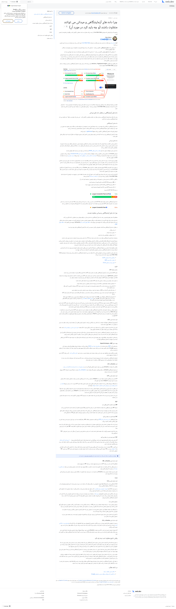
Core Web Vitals (86, 43)
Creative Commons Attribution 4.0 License (87, 580)
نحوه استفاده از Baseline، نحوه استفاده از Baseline (129, 1)
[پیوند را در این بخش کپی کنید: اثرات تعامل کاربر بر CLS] (105, 481)
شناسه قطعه (90, 298)
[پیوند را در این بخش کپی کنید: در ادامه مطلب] (107, 567)
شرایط (173, 606)
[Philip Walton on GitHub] (109, 40)
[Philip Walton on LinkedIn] (107, 40)
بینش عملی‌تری (71, 155)
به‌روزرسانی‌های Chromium (82, 595)
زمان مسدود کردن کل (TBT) (104, 419)
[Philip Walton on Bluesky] (103, 40)
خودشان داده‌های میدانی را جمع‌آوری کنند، (87, 155)
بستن (18, 21)
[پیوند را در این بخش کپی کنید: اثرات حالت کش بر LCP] (106, 319)
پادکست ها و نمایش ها (83, 599)
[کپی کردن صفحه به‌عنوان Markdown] (67, 26)
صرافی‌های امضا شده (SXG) (94, 346)
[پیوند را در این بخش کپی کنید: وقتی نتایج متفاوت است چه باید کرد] (93, 538)
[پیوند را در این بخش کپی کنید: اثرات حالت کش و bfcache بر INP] (101, 461)
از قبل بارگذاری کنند (74, 353)
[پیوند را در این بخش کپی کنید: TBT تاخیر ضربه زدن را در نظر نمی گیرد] (99, 437)
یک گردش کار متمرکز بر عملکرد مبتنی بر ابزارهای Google (103, 574)
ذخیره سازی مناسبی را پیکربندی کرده (71, 327)
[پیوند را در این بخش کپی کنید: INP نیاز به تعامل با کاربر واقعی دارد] (101, 405)
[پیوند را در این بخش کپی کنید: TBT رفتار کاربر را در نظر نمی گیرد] (101, 416)
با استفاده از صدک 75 (93, 176)
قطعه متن (84, 298)
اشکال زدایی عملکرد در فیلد (109, 571)
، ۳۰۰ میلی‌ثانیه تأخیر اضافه (65, 440)
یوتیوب (42, 595)
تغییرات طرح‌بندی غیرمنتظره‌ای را (101, 489)
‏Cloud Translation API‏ (95, 13)
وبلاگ (116, 1)
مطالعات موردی (108, 1)
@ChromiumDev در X (39, 593)
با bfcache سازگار (82, 370)
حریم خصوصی (168, 606)
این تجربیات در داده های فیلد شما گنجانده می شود (73, 367)
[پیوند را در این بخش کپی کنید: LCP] (113, 267)
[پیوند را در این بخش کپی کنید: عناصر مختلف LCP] (108, 270)
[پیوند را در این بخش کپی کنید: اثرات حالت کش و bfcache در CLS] (101, 520)
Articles (172, 6)
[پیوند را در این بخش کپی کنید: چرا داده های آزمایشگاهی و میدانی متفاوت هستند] (86, 213)
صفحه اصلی (115, 18)
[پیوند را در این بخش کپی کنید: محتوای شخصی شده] (107, 501)
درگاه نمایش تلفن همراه (89, 456)
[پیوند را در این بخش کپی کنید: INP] (114, 402)
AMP (109, 346)
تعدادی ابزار (112, 43)
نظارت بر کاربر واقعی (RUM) (95, 150)
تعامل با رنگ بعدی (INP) (110, 260)
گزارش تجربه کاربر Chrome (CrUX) (78, 153)
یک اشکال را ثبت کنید (127, 593)
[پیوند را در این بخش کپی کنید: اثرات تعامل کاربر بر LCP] (106, 376)
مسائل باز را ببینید (128, 595)
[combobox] (27, 1)
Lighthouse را (89, 131)
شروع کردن (8, 21)
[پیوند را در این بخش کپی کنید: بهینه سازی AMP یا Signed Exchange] (99, 343)
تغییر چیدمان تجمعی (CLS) (109, 262)
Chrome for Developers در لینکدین (37, 597)
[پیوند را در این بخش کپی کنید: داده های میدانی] (108, 141)
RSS (43, 599)
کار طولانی (113, 449)
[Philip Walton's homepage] (101, 40)
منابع (156, 1)
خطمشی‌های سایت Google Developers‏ (106, 582)
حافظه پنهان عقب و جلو (85, 222)
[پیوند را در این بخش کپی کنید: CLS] (113, 478)
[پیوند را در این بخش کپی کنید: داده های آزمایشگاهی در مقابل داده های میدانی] (88, 113)
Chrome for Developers (82, 593)
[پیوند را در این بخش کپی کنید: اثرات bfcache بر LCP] (106, 364)
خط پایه (143, 1)
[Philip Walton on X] (111, 40)
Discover (150, 1)
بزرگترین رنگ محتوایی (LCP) (108, 257)
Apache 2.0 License (63, 580)
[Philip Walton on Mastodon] (105, 40)
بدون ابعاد (97, 494)
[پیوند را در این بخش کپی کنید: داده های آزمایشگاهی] (105, 123)
